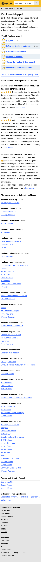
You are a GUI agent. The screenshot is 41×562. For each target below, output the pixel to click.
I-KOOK (9, 41)
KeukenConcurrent (8, 271)
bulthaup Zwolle (7, 434)
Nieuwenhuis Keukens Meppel (19, 67)
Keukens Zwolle (8, 422)
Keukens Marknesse (9, 323)
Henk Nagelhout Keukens (11, 241)
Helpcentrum (6, 549)
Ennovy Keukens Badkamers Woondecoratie (18, 365)
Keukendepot (6, 410)
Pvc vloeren (5, 525)
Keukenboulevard (8, 406)
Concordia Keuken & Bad (11, 335)
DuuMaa (4, 268)
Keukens (4, 519)
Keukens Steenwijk (9, 394)
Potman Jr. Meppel (14, 57)
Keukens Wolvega (8, 403)
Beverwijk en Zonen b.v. (10, 203)
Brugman (4, 428)
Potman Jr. (5, 341)
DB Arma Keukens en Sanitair (19, 46)
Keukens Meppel (8, 332)
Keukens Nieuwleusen (10, 350)
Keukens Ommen (8, 359)
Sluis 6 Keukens (7, 224)
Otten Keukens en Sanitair (11, 284)
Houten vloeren (7, 516)
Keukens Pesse (7, 371)
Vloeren (4, 532)
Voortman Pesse (7, 374)
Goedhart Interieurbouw (10, 353)
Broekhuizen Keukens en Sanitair (14, 296)
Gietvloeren (5, 513)
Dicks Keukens (7, 256)
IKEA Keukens (6, 440)
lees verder (20, 107)
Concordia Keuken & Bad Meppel (20, 62)
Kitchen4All (5, 232)
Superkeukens (6, 416)
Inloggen (4, 543)
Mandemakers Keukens (10, 459)
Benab (3, 308)
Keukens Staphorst (9, 379)
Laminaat (4, 523)
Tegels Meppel (6, 485)
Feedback (5, 546)
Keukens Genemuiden (10, 229)
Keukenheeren (6, 449)
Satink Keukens (7, 462)
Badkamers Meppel (8, 482)
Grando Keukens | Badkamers (12, 437)
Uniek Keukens (7, 278)
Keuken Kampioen (8, 443)
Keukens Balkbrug (9, 200)
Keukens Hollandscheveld (12, 253)
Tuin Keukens (6, 389)
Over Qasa (5, 540)
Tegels (3, 529)
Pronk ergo (5, 287)
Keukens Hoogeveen (9, 262)
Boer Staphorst (6, 383)
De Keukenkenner (8, 299)
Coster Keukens (7, 386)
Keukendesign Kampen (10, 311)
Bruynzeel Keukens (8, 431)
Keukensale (5, 274)
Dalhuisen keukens (8, 212)
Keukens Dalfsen (8, 208)
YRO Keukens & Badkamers (12, 326)
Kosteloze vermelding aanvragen (13, 553)
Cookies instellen (7, 555)
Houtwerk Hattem (7, 244)
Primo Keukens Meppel (16, 51)
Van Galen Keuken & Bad (11, 468)
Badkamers (5, 510)
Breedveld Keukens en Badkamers (14, 265)
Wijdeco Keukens (8, 317)
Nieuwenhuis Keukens (9, 338)
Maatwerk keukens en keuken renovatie (16, 398)
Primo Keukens (7, 314)
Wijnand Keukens (8, 471)
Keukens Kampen (8, 304)
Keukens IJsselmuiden (10, 293)
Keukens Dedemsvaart (10, 220)
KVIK (3, 455)
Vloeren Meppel (7, 488)
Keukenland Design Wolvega (12, 413)
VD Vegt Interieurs (8, 215)
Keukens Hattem (8, 238)
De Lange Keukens (8, 362)
